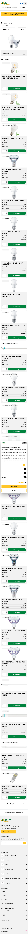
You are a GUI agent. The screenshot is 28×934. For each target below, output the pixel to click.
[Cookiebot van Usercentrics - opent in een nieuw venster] (21, 443)
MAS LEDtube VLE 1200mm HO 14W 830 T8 (13, 725)
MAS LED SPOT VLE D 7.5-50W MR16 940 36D (13, 663)
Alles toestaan (14, 486)
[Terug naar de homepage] (6, 3)
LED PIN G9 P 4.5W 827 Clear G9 (12, 786)
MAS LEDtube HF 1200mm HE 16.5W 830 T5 (13, 694)
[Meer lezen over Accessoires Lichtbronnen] (23, 53)
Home (2, 20)
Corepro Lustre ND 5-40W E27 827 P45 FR (13, 326)
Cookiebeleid (5, 931)
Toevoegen (17, 88)
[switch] (25, 469)
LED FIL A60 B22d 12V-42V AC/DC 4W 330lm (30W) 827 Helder (13, 108)
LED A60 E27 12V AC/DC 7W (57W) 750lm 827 (13, 139)
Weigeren (14, 490)
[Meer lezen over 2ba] (21, 3)
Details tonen (21, 482)
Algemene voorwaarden (7, 930)
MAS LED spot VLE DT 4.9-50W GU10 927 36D (13, 170)
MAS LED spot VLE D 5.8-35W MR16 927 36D (13, 507)
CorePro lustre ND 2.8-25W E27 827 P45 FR (12, 264)
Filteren (23, 29)
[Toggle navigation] (25, 3)
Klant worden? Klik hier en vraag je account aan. (14, 13)
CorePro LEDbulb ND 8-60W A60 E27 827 (12, 233)
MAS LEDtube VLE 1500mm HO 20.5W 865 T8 (12, 357)
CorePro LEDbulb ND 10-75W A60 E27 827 (13, 420)
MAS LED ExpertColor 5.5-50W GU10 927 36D (12, 569)
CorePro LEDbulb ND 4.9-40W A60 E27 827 (13, 202)
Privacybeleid (18, 930)
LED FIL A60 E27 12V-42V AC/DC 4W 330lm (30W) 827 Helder (13, 77)
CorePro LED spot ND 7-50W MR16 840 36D (13, 632)
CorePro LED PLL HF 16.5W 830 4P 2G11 (13, 756)
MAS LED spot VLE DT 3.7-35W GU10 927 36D (13, 600)
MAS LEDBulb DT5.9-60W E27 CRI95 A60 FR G (13, 388)
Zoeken (23, 7)
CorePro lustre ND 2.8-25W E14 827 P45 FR (12, 295)
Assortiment (8, 20)
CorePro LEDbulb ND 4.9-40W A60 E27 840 (13, 538)
